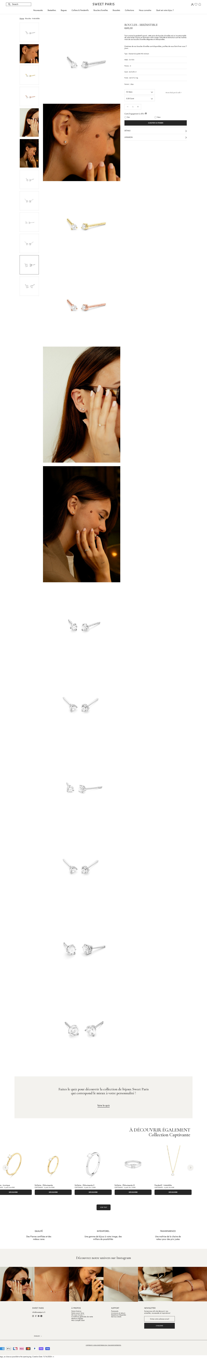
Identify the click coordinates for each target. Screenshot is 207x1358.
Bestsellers (52, 10)
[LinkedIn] (41, 1316)
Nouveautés (38, 10)
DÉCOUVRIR (42, 1192)
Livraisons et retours (118, 1313)
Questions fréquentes (118, 1315)
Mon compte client (77, 1320)
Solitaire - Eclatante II (151, 1185)
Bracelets (116, 10)
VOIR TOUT (103, 1207)
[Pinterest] (38, 1316)
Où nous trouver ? (77, 1315)
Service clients (116, 1317)
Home (22, 18)
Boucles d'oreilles (101, 10)
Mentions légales (77, 1319)
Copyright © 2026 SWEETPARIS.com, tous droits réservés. (103, 1345)
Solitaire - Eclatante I (111, 1185)
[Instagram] (33, 1316)
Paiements (114, 1311)
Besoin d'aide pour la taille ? (173, 92)
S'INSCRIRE (159, 1326)
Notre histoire (76, 1311)
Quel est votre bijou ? (165, 10)
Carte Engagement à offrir (134, 113)
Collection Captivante (169, 1135)
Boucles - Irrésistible (32, 18)
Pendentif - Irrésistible (32, 1185)
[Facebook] (36, 1316)
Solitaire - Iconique (190, 1185)
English (37, 1336)
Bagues (64, 10)
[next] (190, 1167)
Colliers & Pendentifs (80, 10)
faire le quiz (104, 1105)
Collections (129, 10)
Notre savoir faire (77, 1313)
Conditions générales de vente (82, 1317)
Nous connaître (145, 10)
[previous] (5, 1167)
